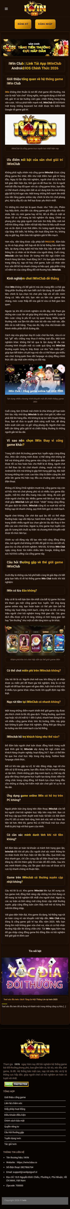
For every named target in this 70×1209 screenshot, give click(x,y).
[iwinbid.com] (35, 9)
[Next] (68, 980)
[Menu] (6, 9)
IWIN (17, 1064)
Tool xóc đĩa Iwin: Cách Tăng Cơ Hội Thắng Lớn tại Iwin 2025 (30, 999)
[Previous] (2, 980)
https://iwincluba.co (27, 1162)
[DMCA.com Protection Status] (16, 1084)
